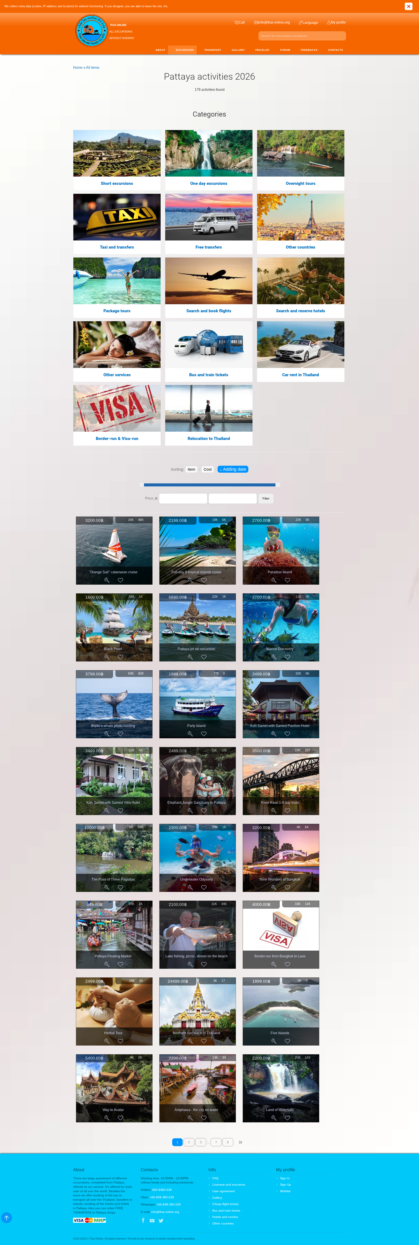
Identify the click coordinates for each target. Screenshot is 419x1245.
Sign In (285, 1178)
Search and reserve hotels (300, 311)
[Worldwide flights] (208, 280)
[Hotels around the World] (300, 280)
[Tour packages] (117, 280)
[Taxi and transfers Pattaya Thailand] (117, 217)
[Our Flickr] (179, 1221)
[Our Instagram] (170, 1221)
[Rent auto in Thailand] (300, 344)
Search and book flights (208, 311)
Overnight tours (301, 183)
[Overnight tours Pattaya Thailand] (300, 153)
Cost (208, 469)
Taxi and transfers (117, 247)
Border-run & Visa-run (117, 438)
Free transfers (209, 247)
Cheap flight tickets (225, 1204)
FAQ (215, 1178)
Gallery (217, 1197)
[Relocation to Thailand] (208, 408)
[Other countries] (300, 217)
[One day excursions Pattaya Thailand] (208, 153)
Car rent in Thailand (300, 375)
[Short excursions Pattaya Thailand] (117, 153)
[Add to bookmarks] (120, 580)
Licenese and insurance (228, 1184)
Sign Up (285, 1184)
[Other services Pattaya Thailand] (117, 344)
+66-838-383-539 (162, 1197)
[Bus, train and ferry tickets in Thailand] (208, 344)
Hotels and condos (225, 1217)
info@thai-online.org (165, 1212)
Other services (117, 375)
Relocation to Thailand (209, 438)
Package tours (117, 311)
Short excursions (117, 183)
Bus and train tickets (208, 375)
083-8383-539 (162, 1190)
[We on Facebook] (143, 1221)
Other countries (300, 247)
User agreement (223, 1191)
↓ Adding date (233, 469)
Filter (266, 498)
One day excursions (208, 183)
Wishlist (285, 1191)
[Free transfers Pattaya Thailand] (208, 217)
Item (191, 469)
